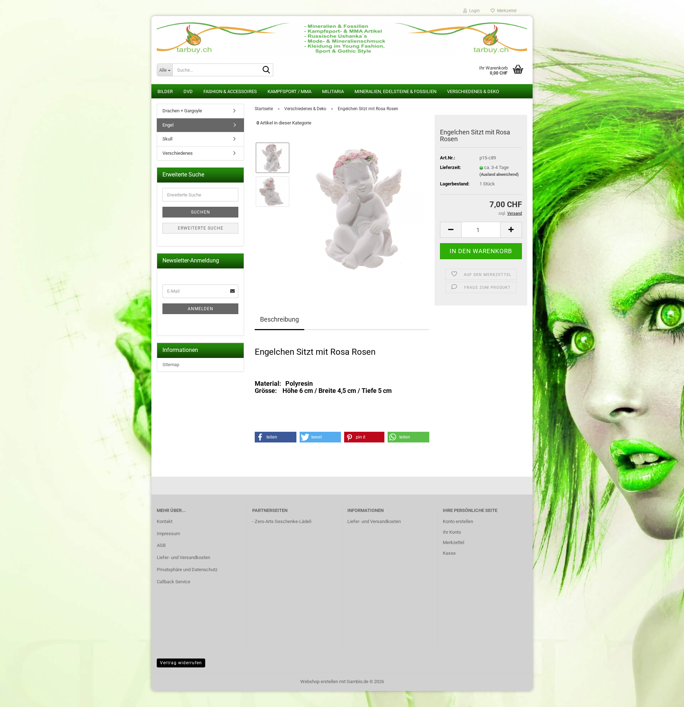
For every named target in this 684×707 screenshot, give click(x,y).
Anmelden (200, 308)
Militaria (333, 91)
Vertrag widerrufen (181, 662)
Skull (167, 139)
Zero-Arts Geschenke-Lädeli (283, 521)
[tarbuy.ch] (342, 36)
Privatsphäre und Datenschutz (187, 569)
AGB (161, 545)
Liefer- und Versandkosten (183, 557)
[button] (450, 230)
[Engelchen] (362, 208)
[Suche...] (266, 70)
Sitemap (170, 364)
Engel (167, 125)
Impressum (168, 533)
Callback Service (173, 581)
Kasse (449, 553)
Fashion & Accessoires (230, 91)
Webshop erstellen (319, 681)
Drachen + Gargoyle (182, 110)
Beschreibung (279, 319)
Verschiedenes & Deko (473, 91)
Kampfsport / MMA (289, 91)
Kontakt (164, 521)
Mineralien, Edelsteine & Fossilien (395, 91)
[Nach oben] (664, 696)
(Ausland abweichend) (499, 174)
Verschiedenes (177, 153)
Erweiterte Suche (200, 228)
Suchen (200, 212)
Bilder (165, 91)
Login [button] (473, 10)
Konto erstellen (458, 521)
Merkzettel (506, 10)
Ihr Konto (452, 532)
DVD (188, 91)
